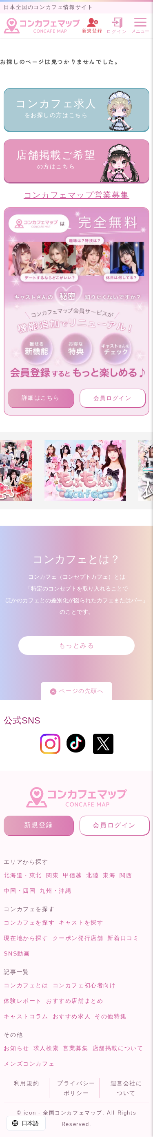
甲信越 (72, 875)
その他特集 (110, 1016)
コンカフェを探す (29, 922)
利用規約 (26, 1083)
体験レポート (23, 1001)
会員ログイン (112, 398)
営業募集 (75, 1048)
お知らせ (16, 1048)
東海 (109, 875)
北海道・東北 (23, 875)
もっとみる (77, 645)
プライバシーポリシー (76, 1088)
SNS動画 (17, 953)
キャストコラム (26, 1016)
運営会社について (126, 1088)
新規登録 (38, 824)
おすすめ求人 (72, 1016)
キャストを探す (81, 922)
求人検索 (46, 1048)
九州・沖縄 (55, 890)
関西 (126, 875)
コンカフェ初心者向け (84, 985)
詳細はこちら (41, 397)
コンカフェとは (26, 985)
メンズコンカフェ (29, 1063)
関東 (52, 875)
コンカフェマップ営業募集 (76, 195)
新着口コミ (123, 938)
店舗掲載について (118, 1048)
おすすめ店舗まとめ (74, 1001)
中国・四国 (19, 890)
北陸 (92, 875)
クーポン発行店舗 (78, 938)
